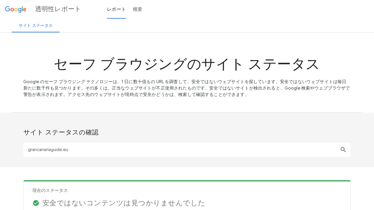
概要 (138, 9)
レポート (116, 9)
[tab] (36, 25)
